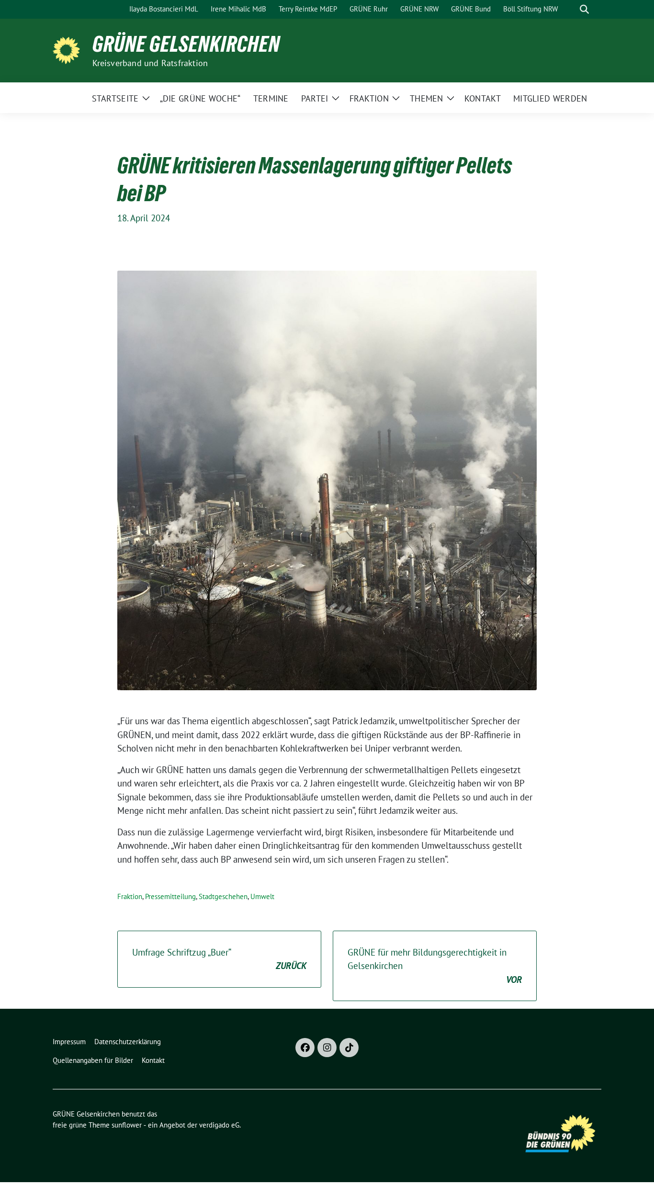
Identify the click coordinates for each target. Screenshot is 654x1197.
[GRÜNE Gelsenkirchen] (69, 49)
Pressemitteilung (170, 896)
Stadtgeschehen (223, 896)
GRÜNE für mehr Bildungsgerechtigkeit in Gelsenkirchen (435, 965)
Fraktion (129, 896)
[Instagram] (327, 1047)
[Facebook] (305, 1047)
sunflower (127, 1124)
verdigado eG (219, 1124)
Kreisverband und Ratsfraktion (150, 62)
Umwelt (262, 896)
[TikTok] (349, 1047)
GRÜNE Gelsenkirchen (186, 44)
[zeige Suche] (584, 9)
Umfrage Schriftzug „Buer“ (219, 959)
